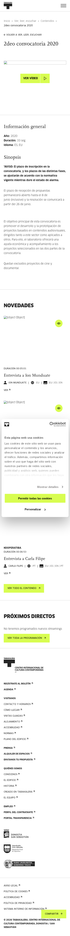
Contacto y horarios (17, 704)
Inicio (7, 21)
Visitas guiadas (13, 716)
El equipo (9, 798)
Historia (9, 786)
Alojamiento (12, 722)
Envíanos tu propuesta (18, 760)
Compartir (51, 914)
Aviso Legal (11, 886)
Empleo (8, 807)
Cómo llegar (12, 710)
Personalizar (33, 509)
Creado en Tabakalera (18, 792)
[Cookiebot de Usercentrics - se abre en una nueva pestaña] (50, 424)
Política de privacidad (18, 903)
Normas (8, 733)
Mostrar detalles (48, 486)
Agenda (8, 690)
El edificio (10, 780)
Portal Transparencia (18, 818)
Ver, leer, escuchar (25, 21)
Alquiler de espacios (17, 754)
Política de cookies (15, 891)
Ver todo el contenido (21, 588)
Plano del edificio (15, 739)
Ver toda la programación (24, 638)
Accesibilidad (12, 728)
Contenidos (47, 21)
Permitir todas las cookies (35, 498)
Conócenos (10, 774)
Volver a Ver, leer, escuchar (24, 35)
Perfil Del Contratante (18, 812)
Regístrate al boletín (17, 684)
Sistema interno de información (24, 909)
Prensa (8, 748)
